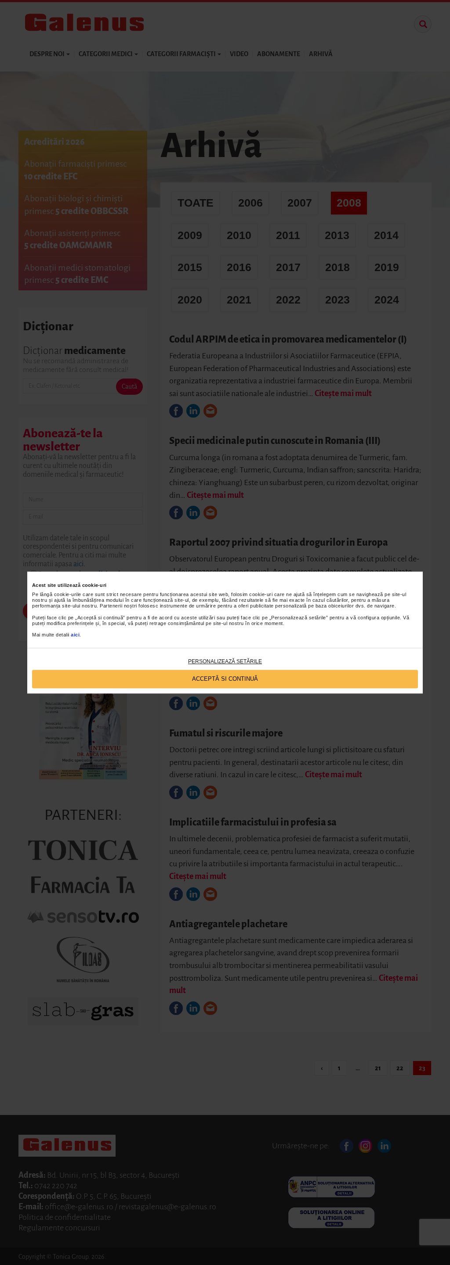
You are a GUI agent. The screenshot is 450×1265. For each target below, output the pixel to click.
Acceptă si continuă (225, 678)
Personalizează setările (225, 661)
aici (75, 635)
